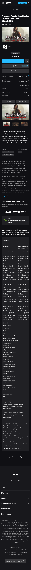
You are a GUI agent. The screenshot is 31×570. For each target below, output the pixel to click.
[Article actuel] (6, 124)
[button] (15, 196)
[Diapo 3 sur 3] (24, 124)
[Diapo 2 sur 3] (15, 124)
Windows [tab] (6, 240)
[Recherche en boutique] (3, 9)
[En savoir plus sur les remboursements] (28, 81)
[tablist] (15, 240)
